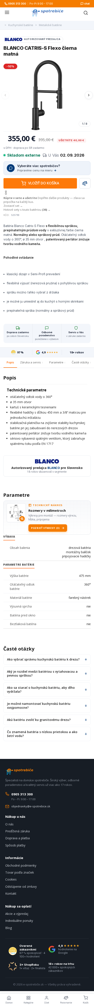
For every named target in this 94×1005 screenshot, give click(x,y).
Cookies (11, 879)
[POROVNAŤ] (85, 183)
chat (87, 3)
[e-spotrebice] (47, 13)
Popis (10, 362)
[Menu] (7, 13)
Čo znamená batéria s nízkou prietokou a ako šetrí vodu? (42, 734)
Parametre (56, 362)
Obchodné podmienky (20, 865)
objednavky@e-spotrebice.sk (30, 806)
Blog (8, 928)
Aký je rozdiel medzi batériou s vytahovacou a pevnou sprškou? (42, 673)
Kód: (6, 215)
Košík (86, 1002)
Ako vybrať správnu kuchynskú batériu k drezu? (43, 659)
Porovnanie (66, 1002)
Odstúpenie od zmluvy (21, 886)
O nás (9, 824)
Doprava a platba (17, 838)
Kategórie (28, 1002)
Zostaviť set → (13, 206)
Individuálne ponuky (19, 921)
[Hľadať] (85, 12)
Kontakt (10, 893)
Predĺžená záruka (17, 831)
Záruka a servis (30, 362)
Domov (9, 1002)
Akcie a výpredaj (16, 914)
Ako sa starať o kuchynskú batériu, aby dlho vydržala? (41, 689)
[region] (47, 95)
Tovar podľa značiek (19, 872)
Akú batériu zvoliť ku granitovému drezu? (39, 720)
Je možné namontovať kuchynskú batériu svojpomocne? (38, 706)
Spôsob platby (15, 845)
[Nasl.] (89, 95)
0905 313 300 (17, 3)
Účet (46, 1002)
